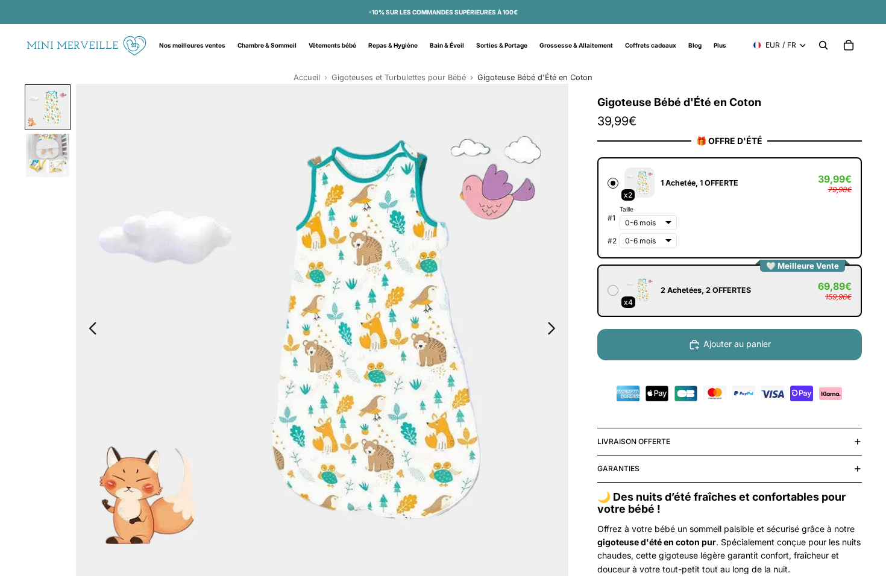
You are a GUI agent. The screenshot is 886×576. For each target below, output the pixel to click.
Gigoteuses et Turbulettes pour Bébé (398, 77)
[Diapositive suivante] (554, 330)
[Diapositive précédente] (89, 330)
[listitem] (720, 45)
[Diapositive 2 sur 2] (47, 155)
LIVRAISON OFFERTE (633, 441)
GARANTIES (618, 468)
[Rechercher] (823, 45)
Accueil (307, 77)
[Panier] (848, 45)
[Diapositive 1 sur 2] (47, 107)
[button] (729, 207)
